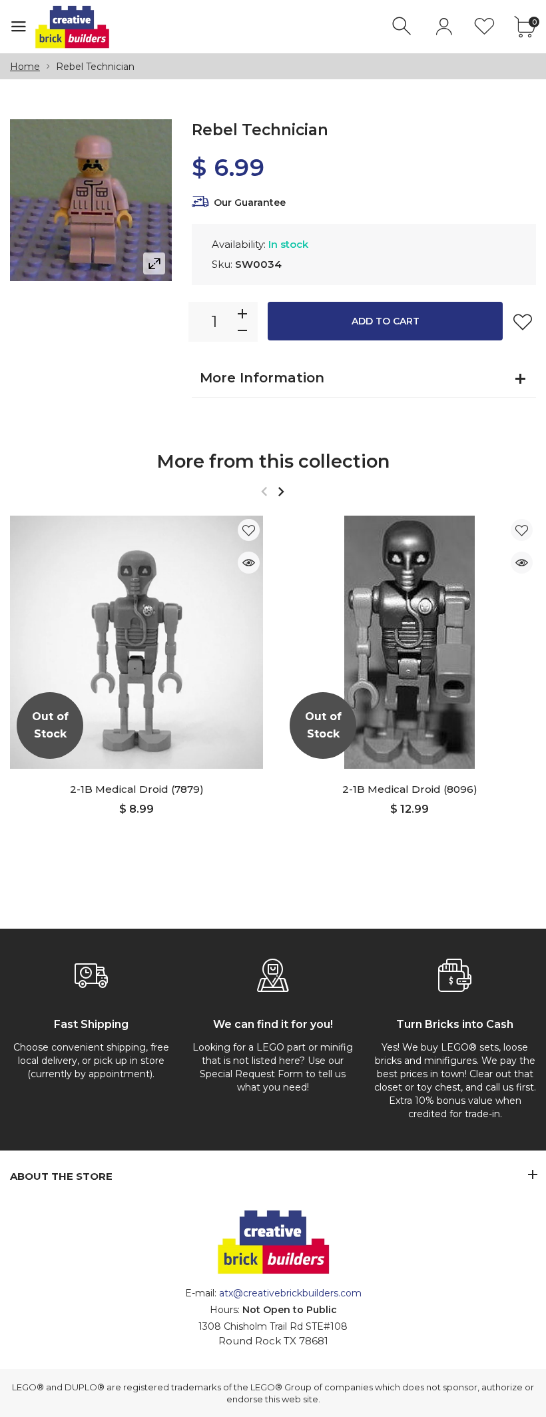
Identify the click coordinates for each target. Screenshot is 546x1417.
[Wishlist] (484, 26)
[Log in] (443, 26)
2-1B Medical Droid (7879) (137, 789)
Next (281, 491)
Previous (264, 491)
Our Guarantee (250, 203)
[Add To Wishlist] (522, 322)
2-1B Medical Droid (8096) (409, 789)
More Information (262, 378)
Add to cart (385, 321)
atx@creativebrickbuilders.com (290, 1293)
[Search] (403, 26)
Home (25, 67)
